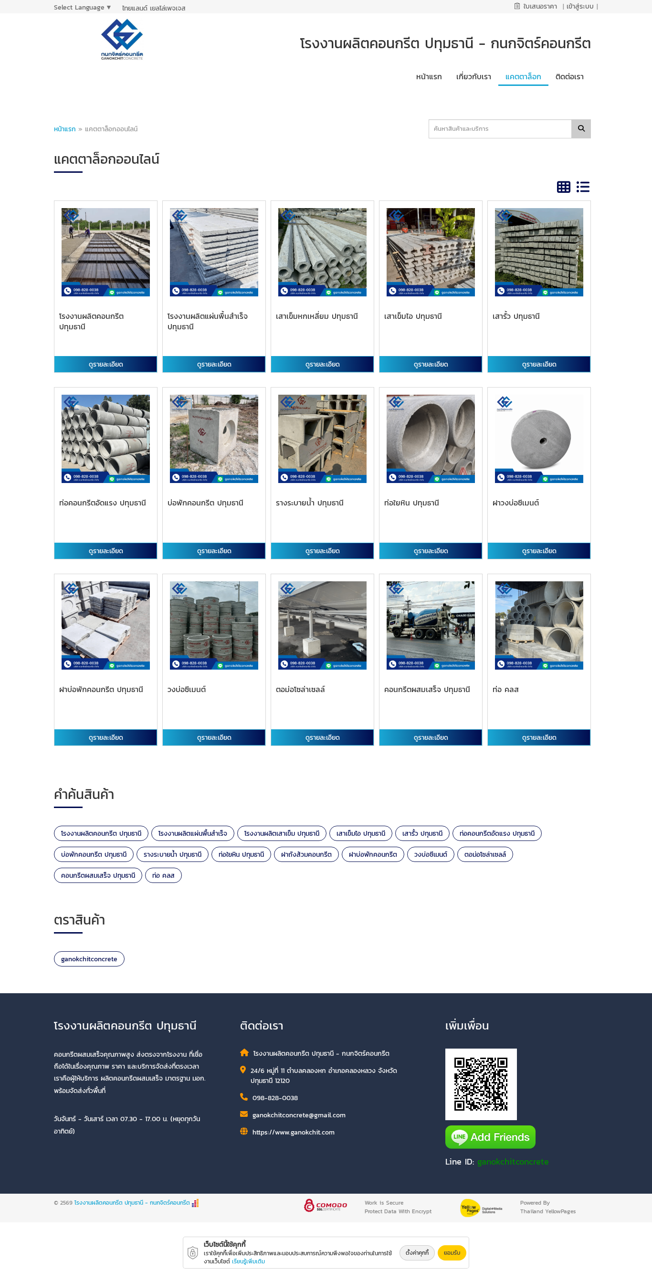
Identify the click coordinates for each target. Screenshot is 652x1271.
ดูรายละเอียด (106, 364)
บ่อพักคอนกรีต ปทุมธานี (93, 855)
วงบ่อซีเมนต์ (430, 855)
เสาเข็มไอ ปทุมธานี (361, 834)
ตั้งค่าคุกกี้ (417, 1253)
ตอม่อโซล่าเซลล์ (485, 855)
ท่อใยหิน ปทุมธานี (241, 855)
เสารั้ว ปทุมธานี (422, 834)
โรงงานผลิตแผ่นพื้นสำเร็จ (192, 834)
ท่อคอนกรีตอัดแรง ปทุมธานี (497, 834)
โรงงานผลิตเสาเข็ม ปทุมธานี (281, 834)
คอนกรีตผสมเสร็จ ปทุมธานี (98, 876)
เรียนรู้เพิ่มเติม (248, 1261)
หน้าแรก (65, 129)
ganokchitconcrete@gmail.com (299, 1115)
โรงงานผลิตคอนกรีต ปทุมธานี (101, 834)
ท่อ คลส (163, 876)
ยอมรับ (452, 1253)
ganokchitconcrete (89, 959)
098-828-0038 (275, 1098)
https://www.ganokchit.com (293, 1132)
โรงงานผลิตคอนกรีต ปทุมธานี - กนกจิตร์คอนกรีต (132, 1202)
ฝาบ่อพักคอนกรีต (373, 855)
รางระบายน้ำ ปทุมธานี (172, 855)
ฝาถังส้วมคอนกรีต (306, 855)
